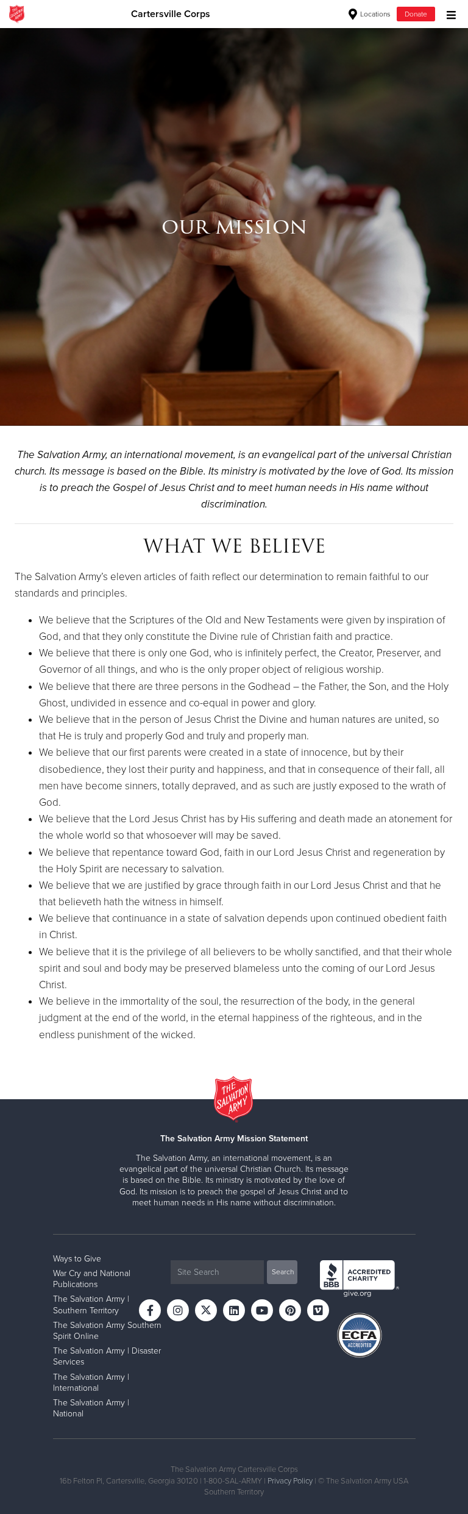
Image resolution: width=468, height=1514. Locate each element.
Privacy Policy (290, 1481)
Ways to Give (77, 1259)
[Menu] (448, 14)
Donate (416, 14)
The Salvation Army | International (91, 1382)
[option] (234, 226)
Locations (374, 14)
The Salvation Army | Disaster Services (107, 1356)
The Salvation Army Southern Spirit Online (107, 1330)
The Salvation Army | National (91, 1408)
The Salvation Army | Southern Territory (91, 1304)
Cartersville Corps (170, 14)
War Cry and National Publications (91, 1279)
